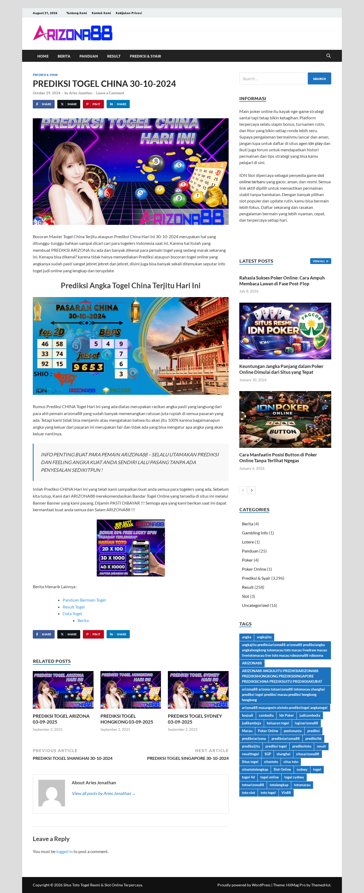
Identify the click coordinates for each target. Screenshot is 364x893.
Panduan (88, 56)
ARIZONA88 (252, 663)
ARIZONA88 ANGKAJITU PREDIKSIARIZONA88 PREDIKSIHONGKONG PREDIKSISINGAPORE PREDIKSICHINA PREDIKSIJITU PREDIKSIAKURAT (282, 676)
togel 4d (248, 777)
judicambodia (310, 715)
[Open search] (329, 56)
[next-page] (252, 490)
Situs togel (250, 762)
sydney (302, 769)
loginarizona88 (306, 723)
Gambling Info (255, 532)
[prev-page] (243, 490)
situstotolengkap (255, 769)
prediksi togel (276, 746)
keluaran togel (278, 723)
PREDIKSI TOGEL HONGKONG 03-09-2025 (126, 719)
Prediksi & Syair (145, 56)
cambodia (266, 715)
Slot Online (282, 769)
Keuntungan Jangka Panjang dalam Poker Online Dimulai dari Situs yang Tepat (281, 369)
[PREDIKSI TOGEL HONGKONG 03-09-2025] (130, 691)
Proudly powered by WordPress (243, 885)
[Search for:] (285, 78)
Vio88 (286, 792)
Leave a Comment (110, 93)
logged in (64, 851)
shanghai (283, 754)
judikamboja (251, 723)
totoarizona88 (253, 785)
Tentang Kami (76, 13)
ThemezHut (320, 885)
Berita (64, 56)
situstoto (271, 762)
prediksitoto (301, 746)
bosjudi (247, 715)
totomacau (302, 785)
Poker (247, 559)
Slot (245, 596)
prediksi (313, 731)
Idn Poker (286, 715)
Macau (247, 731)
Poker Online (254, 568)
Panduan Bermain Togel (84, 599)
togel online (269, 777)
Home (42, 56)
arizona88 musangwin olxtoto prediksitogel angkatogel (284, 707)
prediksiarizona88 (286, 738)
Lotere (248, 541)
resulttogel (250, 754)
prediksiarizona (254, 738)
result (321, 746)
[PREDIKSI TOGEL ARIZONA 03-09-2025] (63, 691)
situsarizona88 (307, 754)
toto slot (248, 792)
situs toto (291, 762)
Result (114, 56)
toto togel (268, 792)
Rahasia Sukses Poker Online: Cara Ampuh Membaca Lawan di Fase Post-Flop (282, 280)
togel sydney (294, 777)
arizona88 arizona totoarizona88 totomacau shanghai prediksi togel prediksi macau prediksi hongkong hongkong (283, 694)
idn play (315, 143)
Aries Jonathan (80, 93)
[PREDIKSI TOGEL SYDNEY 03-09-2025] (198, 691)
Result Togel (74, 606)
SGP (268, 754)
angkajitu (264, 637)
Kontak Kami (101, 13)
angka (246, 637)
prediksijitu (251, 746)
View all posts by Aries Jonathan (104, 793)
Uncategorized (255, 605)
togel (317, 769)
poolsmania (293, 731)
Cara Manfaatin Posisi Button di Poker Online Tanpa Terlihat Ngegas (278, 457)
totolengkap (279, 785)
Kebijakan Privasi (129, 13)
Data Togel (72, 613)
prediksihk (313, 738)
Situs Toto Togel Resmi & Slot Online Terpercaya (102, 885)
